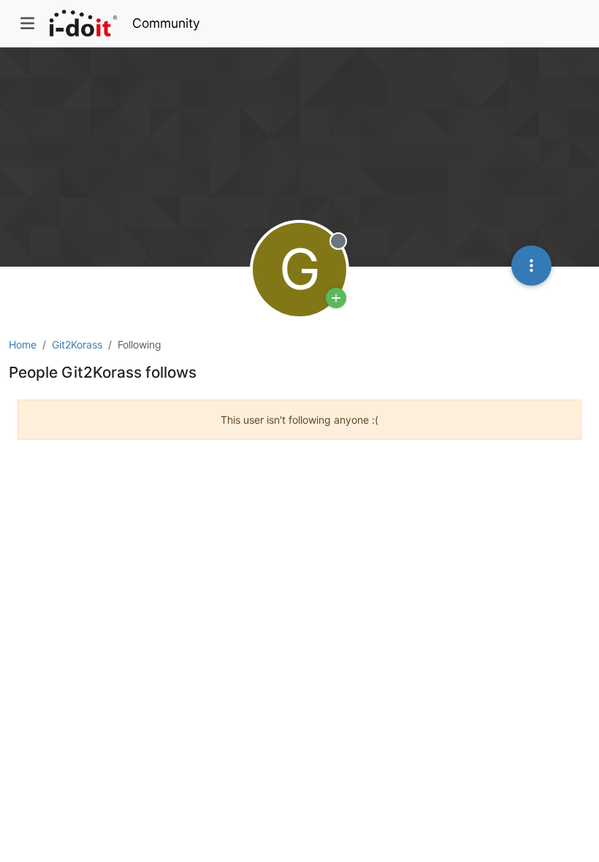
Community (166, 23)
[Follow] (336, 298)
